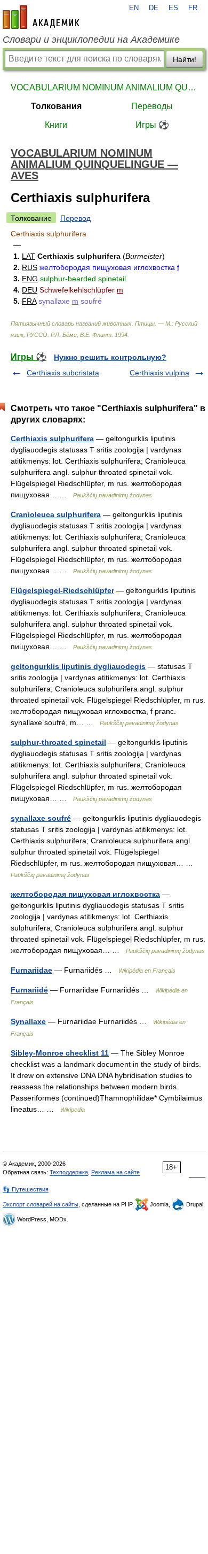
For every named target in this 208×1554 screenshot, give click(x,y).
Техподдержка (69, 1172)
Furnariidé (29, 990)
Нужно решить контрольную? (110, 357)
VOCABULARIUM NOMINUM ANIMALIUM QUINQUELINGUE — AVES (104, 87)
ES (173, 8)
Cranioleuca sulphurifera (56, 514)
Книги (56, 124)
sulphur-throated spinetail (58, 742)
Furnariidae (31, 970)
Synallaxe (28, 1021)
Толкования (56, 106)
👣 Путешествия (26, 1189)
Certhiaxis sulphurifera (52, 438)
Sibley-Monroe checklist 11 (60, 1053)
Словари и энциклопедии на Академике (91, 39)
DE (153, 8)
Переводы (152, 106)
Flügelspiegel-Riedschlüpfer (62, 590)
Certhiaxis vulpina (159, 372)
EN (134, 8)
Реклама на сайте (115, 1172)
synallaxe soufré (41, 818)
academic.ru (41, 17)
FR (192, 8)
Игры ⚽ (152, 124)
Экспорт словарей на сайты (40, 1204)
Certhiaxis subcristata (63, 372)
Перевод (75, 218)
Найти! (184, 59)
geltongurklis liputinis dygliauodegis (78, 666)
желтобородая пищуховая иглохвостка (85, 894)
